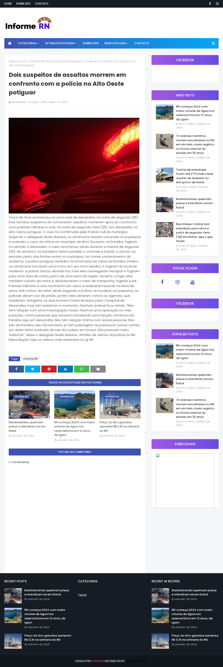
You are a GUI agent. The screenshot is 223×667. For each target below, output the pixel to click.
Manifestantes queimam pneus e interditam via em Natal (27, 426)
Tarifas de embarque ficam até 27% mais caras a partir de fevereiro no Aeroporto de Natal (194, 176)
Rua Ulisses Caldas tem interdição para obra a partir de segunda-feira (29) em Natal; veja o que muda (194, 232)
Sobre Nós (23, 3)
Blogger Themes (137, 661)
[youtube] (192, 282)
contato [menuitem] (141, 43)
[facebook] (210, 3)
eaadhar (97, 661)
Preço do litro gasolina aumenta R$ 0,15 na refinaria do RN (119, 426)
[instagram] (217, 3)
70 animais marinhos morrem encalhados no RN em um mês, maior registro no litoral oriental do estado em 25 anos (195, 144)
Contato (41, 3)
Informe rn (18, 102)
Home (8, 3)
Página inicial (18, 61)
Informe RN (37, 61)
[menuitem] (9, 43)
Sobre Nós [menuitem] (91, 43)
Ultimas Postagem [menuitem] (59, 43)
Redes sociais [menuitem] (115, 43)
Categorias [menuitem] (27, 43)
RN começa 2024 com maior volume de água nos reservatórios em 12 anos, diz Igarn (74, 428)
